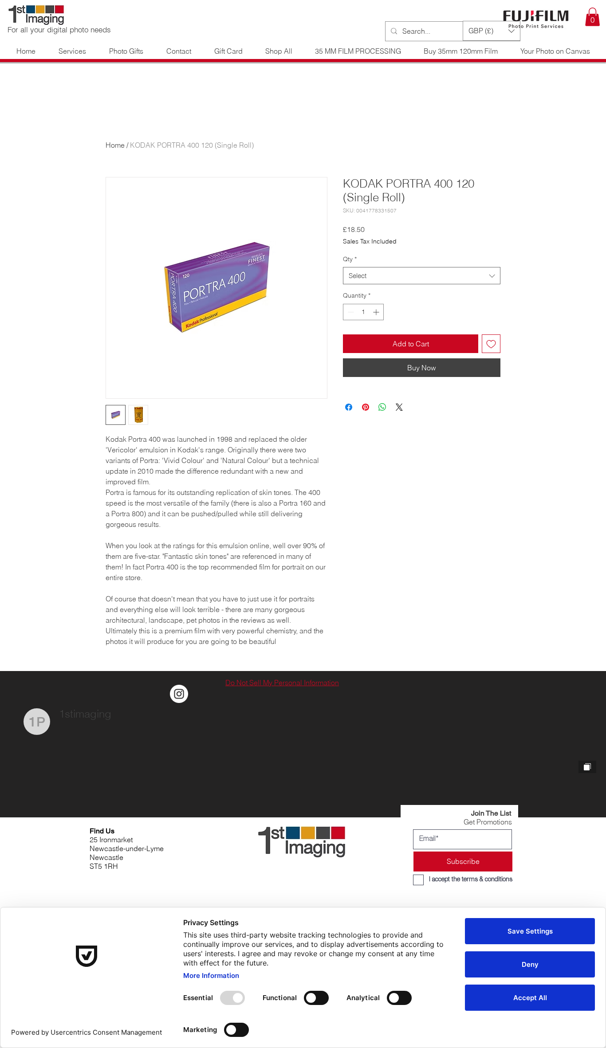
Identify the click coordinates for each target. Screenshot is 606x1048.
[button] (592, 17)
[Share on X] (399, 407)
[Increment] (376, 312)
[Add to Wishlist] (491, 343)
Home (115, 145)
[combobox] (421, 275)
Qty (350, 259)
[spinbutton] (363, 312)
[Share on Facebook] (348, 407)
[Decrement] (349, 312)
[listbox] (491, 31)
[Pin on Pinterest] (365, 407)
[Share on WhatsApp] (382, 407)
